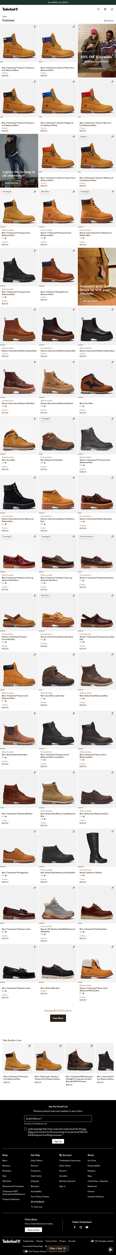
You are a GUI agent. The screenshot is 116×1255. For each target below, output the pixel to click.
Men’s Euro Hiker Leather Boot (52, 696)
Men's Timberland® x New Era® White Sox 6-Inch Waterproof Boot (97, 179)
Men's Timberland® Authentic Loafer (16, 929)
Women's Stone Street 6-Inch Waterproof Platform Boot (95, 234)
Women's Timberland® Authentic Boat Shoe (96, 578)
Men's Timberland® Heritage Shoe (15, 872)
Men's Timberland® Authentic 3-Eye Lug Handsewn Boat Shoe (17, 579)
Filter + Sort (56, 1248)
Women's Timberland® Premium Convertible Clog (14, 638)
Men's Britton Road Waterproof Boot (94, 696)
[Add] (35, 27)
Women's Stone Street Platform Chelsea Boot (19, 351)
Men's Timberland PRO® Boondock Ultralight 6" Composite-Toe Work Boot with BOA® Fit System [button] (79, 1079)
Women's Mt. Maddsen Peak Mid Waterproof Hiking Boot (58, 930)
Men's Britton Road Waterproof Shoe (94, 814)
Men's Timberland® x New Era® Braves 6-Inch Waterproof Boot (95, 124)
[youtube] (86, 1227)
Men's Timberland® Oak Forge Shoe (93, 929)
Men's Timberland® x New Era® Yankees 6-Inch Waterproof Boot (18, 69)
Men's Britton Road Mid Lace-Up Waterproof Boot (58, 815)
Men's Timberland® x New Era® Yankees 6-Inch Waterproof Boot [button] (47, 1077)
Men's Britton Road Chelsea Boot (14, 754)
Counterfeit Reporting (32, 1246)
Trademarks (28, 1241)
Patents (39, 1241)
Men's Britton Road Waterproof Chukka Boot (58, 872)
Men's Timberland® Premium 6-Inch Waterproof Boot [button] (16, 1077)
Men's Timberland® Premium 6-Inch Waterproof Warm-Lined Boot (55, 755)
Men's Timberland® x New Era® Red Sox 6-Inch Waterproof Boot (18, 124)
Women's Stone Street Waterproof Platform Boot (57, 520)
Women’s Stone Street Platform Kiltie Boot (18, 403)
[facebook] (74, 1227)
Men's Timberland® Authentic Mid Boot (17, 814)
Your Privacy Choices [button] (37, 1251)
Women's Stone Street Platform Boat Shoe (96, 519)
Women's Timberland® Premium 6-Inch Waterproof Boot (56, 234)
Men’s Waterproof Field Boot (52, 460)
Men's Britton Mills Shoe (50, 988)
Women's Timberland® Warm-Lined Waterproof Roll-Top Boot (93, 989)
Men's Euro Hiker (86, 403)
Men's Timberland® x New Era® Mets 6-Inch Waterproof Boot (57, 69)
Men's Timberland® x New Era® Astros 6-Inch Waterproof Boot (58, 179)
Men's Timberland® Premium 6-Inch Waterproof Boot (16, 234)
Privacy (62, 1241)
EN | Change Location (104, 1241)
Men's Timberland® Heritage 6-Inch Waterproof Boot (54, 293)
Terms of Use (51, 1241)
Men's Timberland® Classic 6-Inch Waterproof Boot (15, 697)
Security (72, 1241)
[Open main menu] (112, 9)
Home (4, 16)
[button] (58, 2)
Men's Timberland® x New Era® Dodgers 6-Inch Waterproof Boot (57, 124)
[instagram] (80, 1227)
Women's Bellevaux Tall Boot (91, 872)
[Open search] (98, 9)
